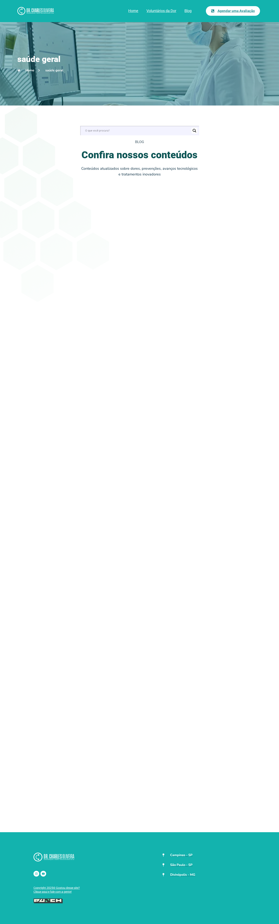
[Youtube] (43, 874)
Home (133, 11)
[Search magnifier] (194, 131)
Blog (188, 11)
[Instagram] (36, 874)
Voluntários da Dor (161, 11)
